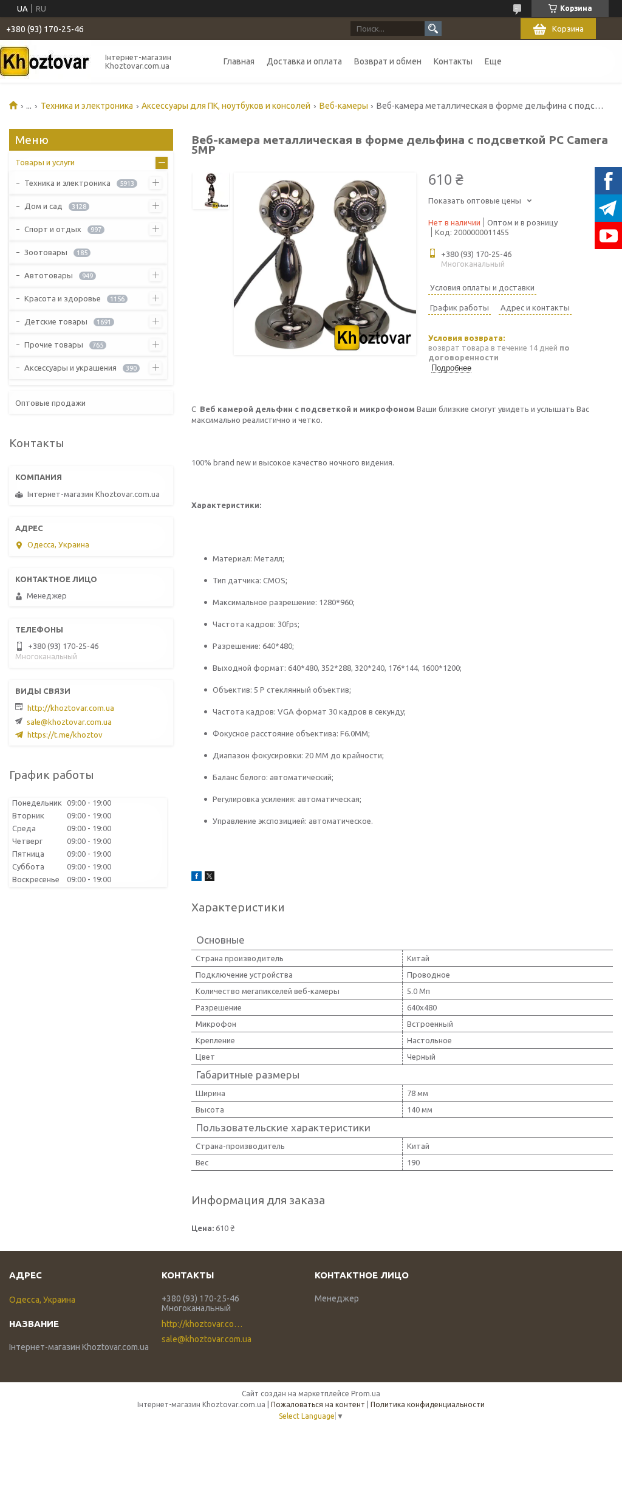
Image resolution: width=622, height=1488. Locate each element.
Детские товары (55, 321)
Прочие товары (53, 344)
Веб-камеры (344, 106)
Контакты (453, 61)
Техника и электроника (87, 106)
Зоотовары (45, 252)
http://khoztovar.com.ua (70, 708)
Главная (239, 61)
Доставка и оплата (304, 61)
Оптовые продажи (50, 403)
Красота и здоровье (62, 298)
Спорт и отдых (52, 229)
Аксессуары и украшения (70, 367)
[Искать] (433, 28)
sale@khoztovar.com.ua (69, 722)
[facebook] (196, 878)
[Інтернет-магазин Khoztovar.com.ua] (45, 61)
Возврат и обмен (388, 61)
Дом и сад (43, 206)
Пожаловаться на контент (318, 1404)
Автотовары (48, 275)
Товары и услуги (45, 162)
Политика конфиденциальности (428, 1404)
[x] (209, 878)
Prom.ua (365, 1393)
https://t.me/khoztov (65, 734)
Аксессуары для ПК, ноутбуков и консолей (226, 106)
